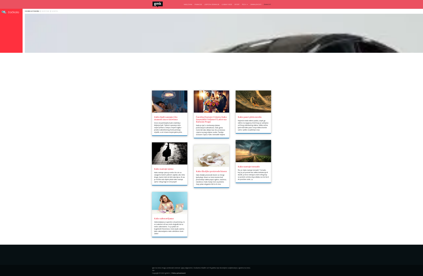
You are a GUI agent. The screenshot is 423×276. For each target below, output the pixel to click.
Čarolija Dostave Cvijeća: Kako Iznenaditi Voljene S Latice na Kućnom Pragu (211, 119)
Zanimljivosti (255, 4)
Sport (236, 4)
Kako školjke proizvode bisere (211, 171)
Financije (198, 4)
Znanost (267, 4)
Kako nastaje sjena (163, 169)
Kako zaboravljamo (164, 218)
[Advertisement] (211, 70)
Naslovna (188, 4)
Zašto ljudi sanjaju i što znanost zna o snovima (165, 118)
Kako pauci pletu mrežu (249, 117)
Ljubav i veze (227, 4)
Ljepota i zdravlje (211, 4)
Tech (244, 4)
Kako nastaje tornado (249, 166)
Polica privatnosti (179, 273)
